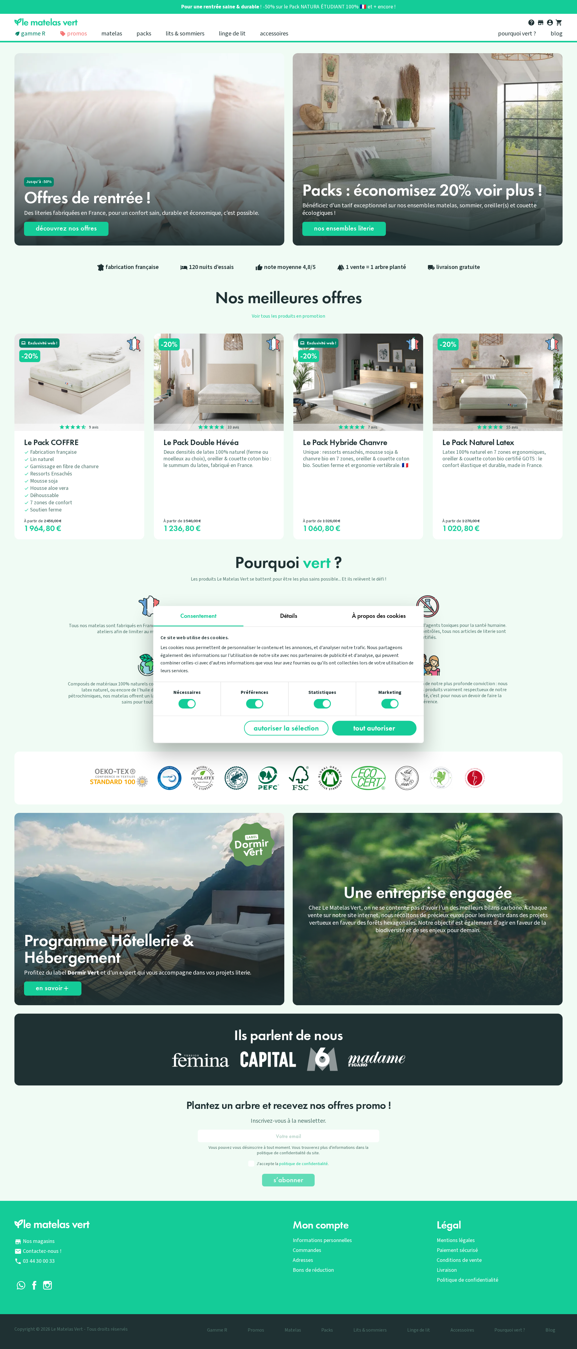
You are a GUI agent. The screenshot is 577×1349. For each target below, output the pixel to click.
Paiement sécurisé (457, 1250)
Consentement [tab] (198, 615)
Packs (143, 34)
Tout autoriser (374, 728)
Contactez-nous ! (42, 1251)
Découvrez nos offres (66, 228)
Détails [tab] (288, 615)
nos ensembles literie (344, 228)
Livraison (447, 1270)
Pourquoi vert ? (517, 34)
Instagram (47, 1285)
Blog (557, 34)
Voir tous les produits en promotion (288, 316)
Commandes (307, 1250)
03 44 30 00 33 (39, 1261)
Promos (76, 34)
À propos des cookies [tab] (379, 615)
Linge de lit (232, 34)
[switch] (254, 704)
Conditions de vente (459, 1260)
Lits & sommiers (185, 34)
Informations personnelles (322, 1240)
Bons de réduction (313, 1270)
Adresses (303, 1260)
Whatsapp (21, 1285)
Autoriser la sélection (286, 728)
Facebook (34, 1285)
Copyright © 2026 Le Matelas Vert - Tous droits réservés (71, 1329)
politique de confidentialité (303, 1164)
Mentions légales (456, 1240)
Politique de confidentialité (467, 1280)
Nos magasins (39, 1241)
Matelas (111, 34)
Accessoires (274, 34)
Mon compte (321, 1225)
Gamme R (33, 34)
